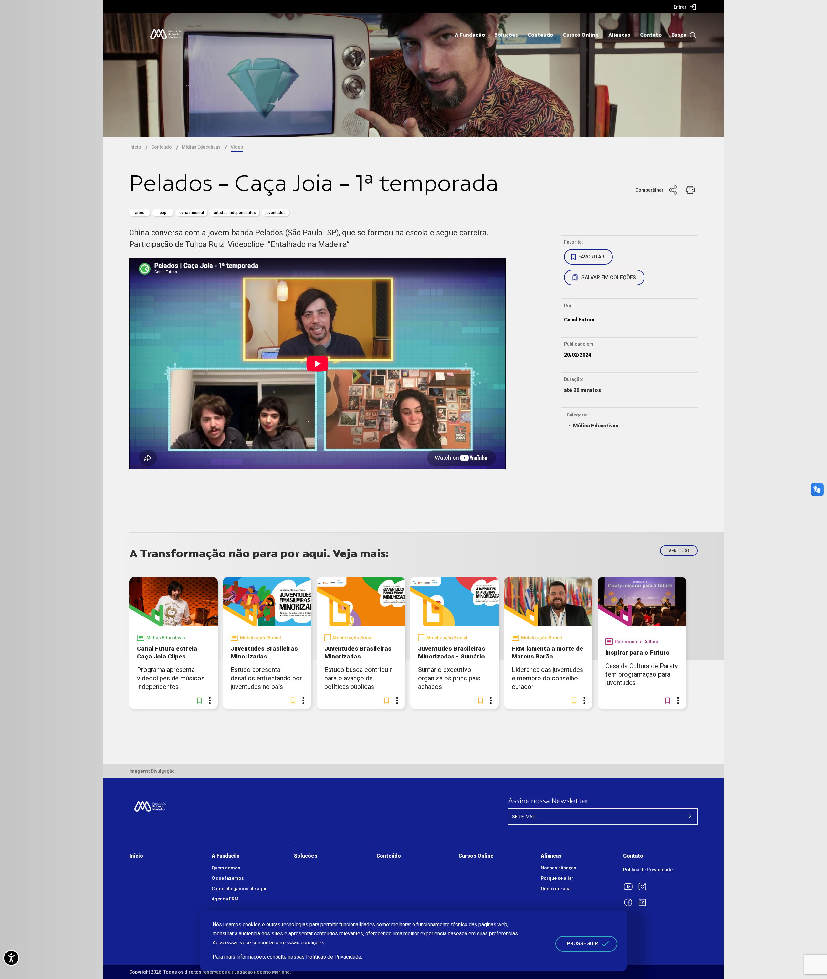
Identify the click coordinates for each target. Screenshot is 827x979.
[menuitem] (684, 6)
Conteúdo (540, 34)
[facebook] (630, 902)
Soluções (506, 34)
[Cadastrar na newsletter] (688, 816)
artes (139, 212)
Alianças (619, 34)
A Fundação (470, 34)
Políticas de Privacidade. (334, 957)
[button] (199, 700)
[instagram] (644, 886)
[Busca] (691, 35)
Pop (163, 212)
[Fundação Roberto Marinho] (166, 34)
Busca (678, 34)
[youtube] (630, 886)
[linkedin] (644, 902)
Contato (651, 34)
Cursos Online (581, 34)
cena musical (191, 212)
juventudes (276, 212)
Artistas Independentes (235, 212)
